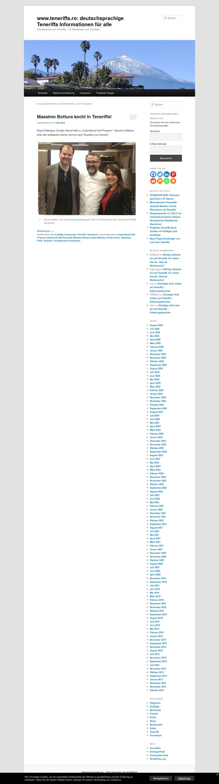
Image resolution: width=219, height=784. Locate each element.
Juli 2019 (154, 585)
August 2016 (156, 650)
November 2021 (158, 516)
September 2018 (158, 614)
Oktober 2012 (157, 690)
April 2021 (155, 538)
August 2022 (156, 491)
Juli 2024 (154, 415)
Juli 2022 (154, 495)
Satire (153, 728)
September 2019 (158, 581)
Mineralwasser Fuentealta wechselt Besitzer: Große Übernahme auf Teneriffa (163, 206)
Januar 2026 (156, 350)
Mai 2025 (154, 379)
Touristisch (92, 234)
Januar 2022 (156, 509)
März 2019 (155, 596)
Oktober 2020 (157, 560)
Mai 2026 (154, 335)
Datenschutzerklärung (63, 92)
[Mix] (160, 181)
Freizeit (154, 713)
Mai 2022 (154, 502)
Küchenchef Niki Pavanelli (59, 237)
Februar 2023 (157, 473)
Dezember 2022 (158, 477)
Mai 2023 (154, 462)
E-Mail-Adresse (158, 143)
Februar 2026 (157, 346)
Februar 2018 (157, 632)
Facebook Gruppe (105, 92)
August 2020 (156, 563)
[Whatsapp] (167, 181)
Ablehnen (184, 778)
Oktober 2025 (157, 361)
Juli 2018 (154, 621)
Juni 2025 (155, 375)
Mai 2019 (154, 592)
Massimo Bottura (81, 237)
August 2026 (156, 325)
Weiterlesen (45, 231)
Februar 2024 (157, 433)
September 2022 (158, 487)
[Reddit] (153, 181)
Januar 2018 (156, 636)
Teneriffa (82, 234)
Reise (153, 721)
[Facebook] (153, 174)
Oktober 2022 (157, 484)
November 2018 (158, 607)
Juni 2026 (155, 332)
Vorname (155, 131)
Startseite (42, 92)
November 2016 (158, 646)
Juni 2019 (155, 589)
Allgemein (155, 702)
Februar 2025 (157, 390)
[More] (173, 181)
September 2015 (158, 661)
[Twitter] (160, 174)
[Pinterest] (173, 174)
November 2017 (158, 639)
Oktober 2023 (157, 448)
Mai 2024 (154, 422)
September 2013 (158, 675)
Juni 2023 (155, 458)
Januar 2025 (156, 393)
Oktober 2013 (157, 672)
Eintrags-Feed (157, 751)
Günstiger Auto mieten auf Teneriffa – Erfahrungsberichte (164, 298)
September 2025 (158, 364)
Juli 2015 (154, 665)
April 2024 (155, 426)
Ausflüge (59, 234)
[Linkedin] (167, 174)
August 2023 (156, 455)
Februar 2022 (157, 505)
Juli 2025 (154, 372)
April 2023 (155, 466)
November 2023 (158, 444)
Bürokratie (155, 710)
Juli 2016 (154, 654)
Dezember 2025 (158, 354)
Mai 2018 (154, 628)
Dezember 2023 (158, 440)
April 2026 (155, 339)
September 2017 (158, 643)
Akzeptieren (161, 778)
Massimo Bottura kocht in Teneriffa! (74, 116)
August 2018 (156, 618)
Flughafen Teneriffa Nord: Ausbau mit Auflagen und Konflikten (163, 231)
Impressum (85, 92)
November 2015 (158, 657)
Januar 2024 (156, 437)
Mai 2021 (154, 534)
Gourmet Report (73, 219)
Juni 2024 (155, 419)
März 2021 (155, 542)
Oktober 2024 (157, 404)
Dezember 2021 (158, 513)
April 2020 (155, 574)
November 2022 (158, 480)
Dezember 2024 (158, 397)
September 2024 (158, 408)
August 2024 (156, 411)
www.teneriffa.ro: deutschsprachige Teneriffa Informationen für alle (80, 21)
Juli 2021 (154, 531)
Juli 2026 (154, 328)
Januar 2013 (156, 679)
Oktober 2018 (157, 610)
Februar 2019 (157, 599)
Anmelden (155, 748)
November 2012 (158, 686)
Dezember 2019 (158, 578)
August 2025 (156, 368)
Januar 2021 (156, 549)
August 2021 (156, 527)
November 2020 (158, 556)
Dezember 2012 (158, 683)
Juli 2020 (154, 567)
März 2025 (155, 386)
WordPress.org (158, 758)
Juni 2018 (155, 625)
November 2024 (158, 401)
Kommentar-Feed (159, 755)
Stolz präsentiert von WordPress (122, 772)
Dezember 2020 (158, 552)
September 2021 (158, 524)
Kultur (153, 717)
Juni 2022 (155, 498)
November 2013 (158, 668)
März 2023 (155, 469)
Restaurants (71, 234)
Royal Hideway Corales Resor (105, 237)
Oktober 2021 (157, 520)
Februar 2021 (157, 545)
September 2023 (158, 451)
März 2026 (155, 343)
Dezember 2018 (158, 603)
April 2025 (155, 383)
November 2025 (158, 357)
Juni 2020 (155, 570)
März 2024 (155, 429)
